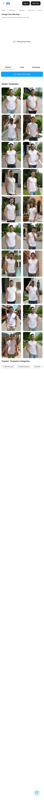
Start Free (35, 3)
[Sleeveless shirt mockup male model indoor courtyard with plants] (32, 209)
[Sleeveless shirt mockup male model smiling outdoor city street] (32, 318)
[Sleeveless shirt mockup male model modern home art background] (11, 291)
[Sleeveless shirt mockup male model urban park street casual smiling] (11, 100)
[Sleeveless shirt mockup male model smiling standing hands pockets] (11, 209)
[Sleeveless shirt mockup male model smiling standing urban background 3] (32, 345)
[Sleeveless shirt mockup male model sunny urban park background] (32, 128)
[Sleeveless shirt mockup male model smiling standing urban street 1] (32, 155)
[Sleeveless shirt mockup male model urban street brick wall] (32, 263)
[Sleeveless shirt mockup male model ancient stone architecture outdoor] (11, 345)
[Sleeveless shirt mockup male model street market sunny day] (11, 318)
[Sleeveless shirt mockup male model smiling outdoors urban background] (11, 236)
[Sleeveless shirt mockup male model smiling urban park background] (11, 155)
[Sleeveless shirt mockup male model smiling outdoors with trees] (32, 182)
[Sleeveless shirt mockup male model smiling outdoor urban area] (11, 182)
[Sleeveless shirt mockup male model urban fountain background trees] (32, 236)
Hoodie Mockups (24, 366)
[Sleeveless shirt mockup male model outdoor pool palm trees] (11, 263)
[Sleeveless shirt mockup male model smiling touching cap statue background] (32, 291)
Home (4, 10)
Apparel (21, 10)
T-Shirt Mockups (8, 366)
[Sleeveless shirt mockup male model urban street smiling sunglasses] (11, 128)
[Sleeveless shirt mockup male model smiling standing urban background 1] (32, 100)
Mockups (12, 10)
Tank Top (31, 10)
